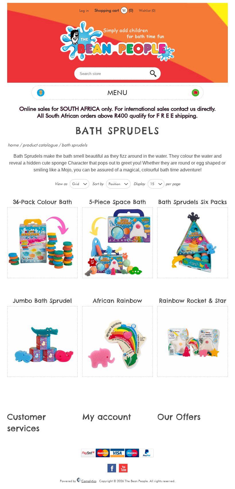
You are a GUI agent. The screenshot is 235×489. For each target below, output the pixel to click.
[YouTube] (123, 468)
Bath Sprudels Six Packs (192, 201)
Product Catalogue (40, 145)
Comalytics (88, 481)
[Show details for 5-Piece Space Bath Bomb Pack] (118, 243)
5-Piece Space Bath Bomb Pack (117, 202)
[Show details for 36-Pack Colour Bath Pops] (42, 243)
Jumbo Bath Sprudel (42, 300)
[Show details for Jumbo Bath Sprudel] (42, 341)
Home (13, 145)
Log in (84, 10)
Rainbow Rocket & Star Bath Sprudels (192, 301)
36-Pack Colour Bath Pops (42, 202)
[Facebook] (111, 468)
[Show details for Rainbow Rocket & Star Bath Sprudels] (193, 341)
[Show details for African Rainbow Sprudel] (118, 341)
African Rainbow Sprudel (117, 301)
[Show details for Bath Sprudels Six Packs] (193, 243)
